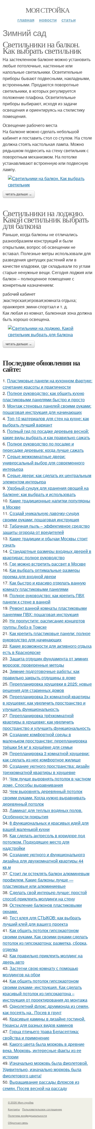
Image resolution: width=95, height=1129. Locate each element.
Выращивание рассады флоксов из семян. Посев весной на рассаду (41, 1085)
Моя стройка (47, 10)
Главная (25, 20)
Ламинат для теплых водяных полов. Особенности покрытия (42, 813)
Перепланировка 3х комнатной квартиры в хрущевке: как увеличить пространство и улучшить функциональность (46, 703)
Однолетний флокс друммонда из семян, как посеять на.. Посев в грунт (46, 1009)
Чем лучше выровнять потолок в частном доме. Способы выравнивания (47, 782)
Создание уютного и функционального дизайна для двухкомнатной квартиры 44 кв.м (44, 860)
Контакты (14, 1109)
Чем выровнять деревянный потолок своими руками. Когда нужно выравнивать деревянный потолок (44, 797)
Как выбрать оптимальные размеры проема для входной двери (41, 573)
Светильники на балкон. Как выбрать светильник (42, 47)
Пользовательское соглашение (42, 1109)
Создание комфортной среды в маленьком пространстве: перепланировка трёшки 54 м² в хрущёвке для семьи (45, 740)
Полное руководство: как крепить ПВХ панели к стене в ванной (43, 598)
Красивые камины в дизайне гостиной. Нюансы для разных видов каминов (44, 1022)
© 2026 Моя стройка (21, 1102)
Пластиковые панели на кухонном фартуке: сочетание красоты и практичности (47, 384)
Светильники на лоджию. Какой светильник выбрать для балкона (46, 219)
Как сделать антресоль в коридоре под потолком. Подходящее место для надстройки (44, 842)
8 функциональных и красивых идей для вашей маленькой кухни (46, 826)
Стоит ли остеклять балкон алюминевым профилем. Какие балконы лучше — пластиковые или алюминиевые (46, 879)
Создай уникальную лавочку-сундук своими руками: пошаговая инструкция (41, 516)
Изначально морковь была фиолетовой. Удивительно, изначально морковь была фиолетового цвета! (45, 1069)
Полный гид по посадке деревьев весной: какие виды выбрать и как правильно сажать (46, 434)
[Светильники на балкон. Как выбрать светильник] (47, 181)
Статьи (68, 20)
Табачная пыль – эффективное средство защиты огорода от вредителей (46, 529)
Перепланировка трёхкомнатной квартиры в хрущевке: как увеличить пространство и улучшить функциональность (47, 721)
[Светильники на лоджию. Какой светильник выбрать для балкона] (47, 331)
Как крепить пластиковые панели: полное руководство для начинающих (47, 636)
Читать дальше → (19, 194)
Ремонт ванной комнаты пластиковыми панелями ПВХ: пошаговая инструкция (45, 611)
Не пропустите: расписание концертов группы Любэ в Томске (44, 624)
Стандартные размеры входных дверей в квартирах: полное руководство (47, 554)
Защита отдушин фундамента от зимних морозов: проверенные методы (45, 662)
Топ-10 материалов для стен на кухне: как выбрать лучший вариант (46, 421)
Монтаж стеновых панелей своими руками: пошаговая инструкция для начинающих (47, 409)
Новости (48, 20)
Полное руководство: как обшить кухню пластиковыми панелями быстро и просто (44, 396)
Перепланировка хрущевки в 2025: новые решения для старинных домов (47, 687)
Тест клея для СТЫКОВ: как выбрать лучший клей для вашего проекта (42, 921)
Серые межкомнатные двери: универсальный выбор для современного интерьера (43, 462)
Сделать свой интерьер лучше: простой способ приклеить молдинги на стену (45, 895)
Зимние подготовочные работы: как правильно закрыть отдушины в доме (41, 674)
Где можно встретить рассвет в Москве (48, 564)
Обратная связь (18, 1123)
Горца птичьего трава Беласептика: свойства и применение (41, 1034)
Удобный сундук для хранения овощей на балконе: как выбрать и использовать (46, 491)
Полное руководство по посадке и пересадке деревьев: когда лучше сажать (43, 447)
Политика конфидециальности (27, 1115)
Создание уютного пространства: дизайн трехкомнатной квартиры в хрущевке (46, 769)
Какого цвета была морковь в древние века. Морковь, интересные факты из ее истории (43, 1050)
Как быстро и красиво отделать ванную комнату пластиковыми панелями (44, 586)
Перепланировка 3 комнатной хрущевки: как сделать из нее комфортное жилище (46, 756)
